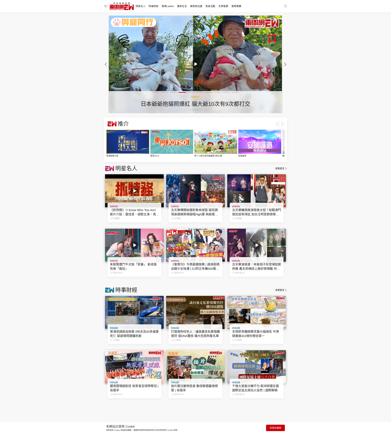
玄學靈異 (223, 6)
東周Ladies (168, 6)
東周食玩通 (196, 6)
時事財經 (153, 6)
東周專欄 (236, 6)
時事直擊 (114, 328)
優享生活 (182, 6)
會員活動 (210, 6)
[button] (285, 64)
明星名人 (140, 6)
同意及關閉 (275, 428)
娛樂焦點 (114, 206)
